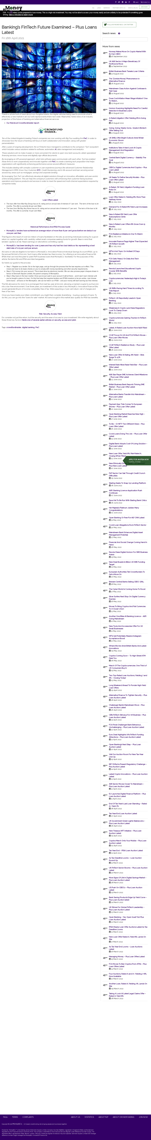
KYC (38, 170)
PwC (54, 162)
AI (55, 149)
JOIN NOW (144, 7)
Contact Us (146, 2)
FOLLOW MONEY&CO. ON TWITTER (120, 24)
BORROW (107, 8)
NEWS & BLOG (133, 8)
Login (137, 2)
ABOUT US (75, 1117)
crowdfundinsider (13, 327)
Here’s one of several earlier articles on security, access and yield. (49, 320)
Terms (15, 1117)
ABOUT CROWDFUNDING (123, 1117)
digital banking (28, 327)
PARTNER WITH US (119, 8)
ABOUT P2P (103, 1117)
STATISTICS (89, 1117)
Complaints (28, 1117)
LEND (99, 8)
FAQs (5, 1117)
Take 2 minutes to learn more (21, 15)
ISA (93, 8)
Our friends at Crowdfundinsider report (22, 123)
